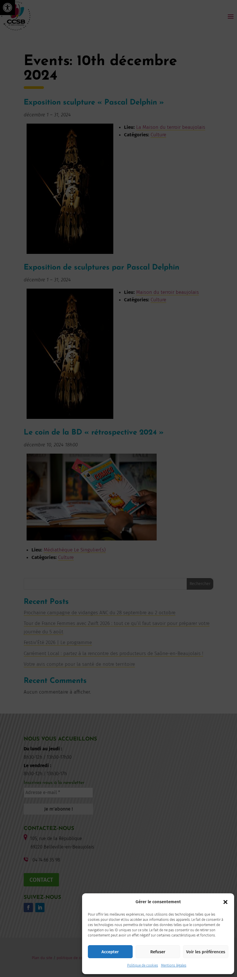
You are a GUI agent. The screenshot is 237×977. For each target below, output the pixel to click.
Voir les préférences (205, 951)
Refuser (157, 951)
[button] (225, 902)
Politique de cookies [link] (142, 965)
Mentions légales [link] (173, 965)
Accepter (110, 951)
